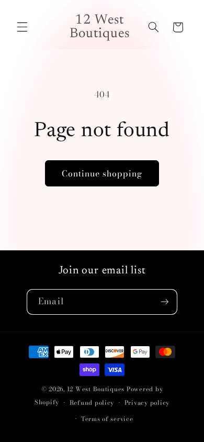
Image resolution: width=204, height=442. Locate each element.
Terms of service (107, 419)
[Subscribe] (164, 302)
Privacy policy (146, 402)
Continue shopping (102, 173)
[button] (22, 27)
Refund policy (92, 402)
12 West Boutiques (96, 389)
